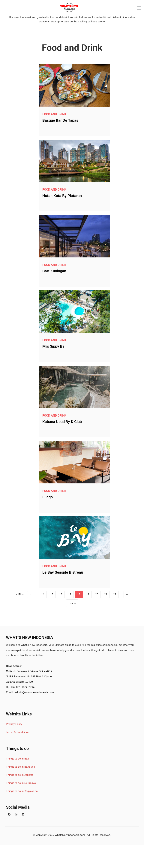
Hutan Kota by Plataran (62, 195)
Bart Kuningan (54, 271)
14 (44, 595)
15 (53, 595)
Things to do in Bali (17, 758)
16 (62, 595)
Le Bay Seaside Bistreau (62, 572)
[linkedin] (23, 814)
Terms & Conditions (17, 732)
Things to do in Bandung (20, 766)
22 (116, 595)
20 (98, 595)
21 (107, 595)
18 (80, 595)
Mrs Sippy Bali (54, 346)
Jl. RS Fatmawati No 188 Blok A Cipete (29, 676)
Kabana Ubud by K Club (62, 421)
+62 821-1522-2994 (22, 687)
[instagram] (16, 814)
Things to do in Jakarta (19, 774)
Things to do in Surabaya (21, 782)
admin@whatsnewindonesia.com (34, 692)
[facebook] (9, 814)
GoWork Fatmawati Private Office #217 (29, 671)
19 (89, 595)
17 (71, 595)
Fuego (47, 497)
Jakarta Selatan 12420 (19, 681)
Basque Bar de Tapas (60, 120)
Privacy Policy (14, 723)
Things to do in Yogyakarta (22, 790)
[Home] (69, 7)
